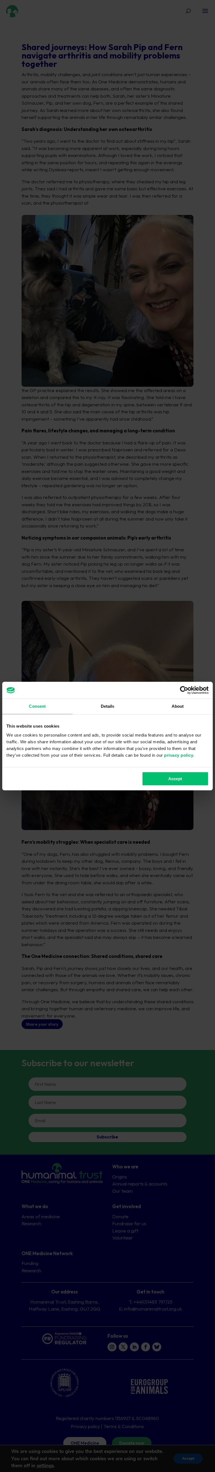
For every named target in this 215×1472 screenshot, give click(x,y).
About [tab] (178, 706)
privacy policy (178, 755)
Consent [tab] (37, 706)
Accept (175, 778)
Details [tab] (107, 706)
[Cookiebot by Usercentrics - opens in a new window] (184, 690)
